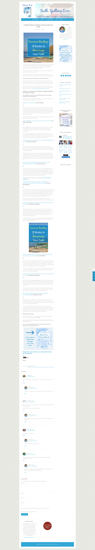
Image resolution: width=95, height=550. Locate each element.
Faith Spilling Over (47, 10)
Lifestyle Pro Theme (44, 544)
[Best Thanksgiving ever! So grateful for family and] (70, 147)
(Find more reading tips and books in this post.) (40, 88)
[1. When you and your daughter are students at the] (70, 142)
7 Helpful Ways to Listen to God (64, 88)
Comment (23, 483)
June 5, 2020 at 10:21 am (32, 440)
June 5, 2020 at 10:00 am (30, 430)
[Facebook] (94, 272)
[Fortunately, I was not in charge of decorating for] (61, 151)
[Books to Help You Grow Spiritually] (65, 126)
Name (22, 493)
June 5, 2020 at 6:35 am (30, 376)
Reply (25, 393)
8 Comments (43, 29)
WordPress (55, 544)
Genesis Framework (50, 544)
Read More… (66, 39)
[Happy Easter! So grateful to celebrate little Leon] (61, 142)
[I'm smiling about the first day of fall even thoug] (66, 151)
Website (22, 502)
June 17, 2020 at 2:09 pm (30, 454)
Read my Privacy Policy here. (29, 537)
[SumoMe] (94, 280)
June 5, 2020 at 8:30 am (30, 401)
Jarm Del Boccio (29, 429)
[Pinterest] (94, 277)
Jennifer (27, 453)
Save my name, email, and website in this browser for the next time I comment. (35, 508)
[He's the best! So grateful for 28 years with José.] (70, 151)
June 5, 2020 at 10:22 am (32, 388)
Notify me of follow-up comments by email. (29, 511)
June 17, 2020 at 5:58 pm (32, 466)
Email (22, 497)
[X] (94, 275)
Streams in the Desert (29, 103)
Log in (58, 544)
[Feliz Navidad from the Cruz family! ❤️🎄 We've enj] (61, 147)
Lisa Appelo (28, 375)
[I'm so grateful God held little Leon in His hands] (66, 142)
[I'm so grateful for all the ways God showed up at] (66, 147)
